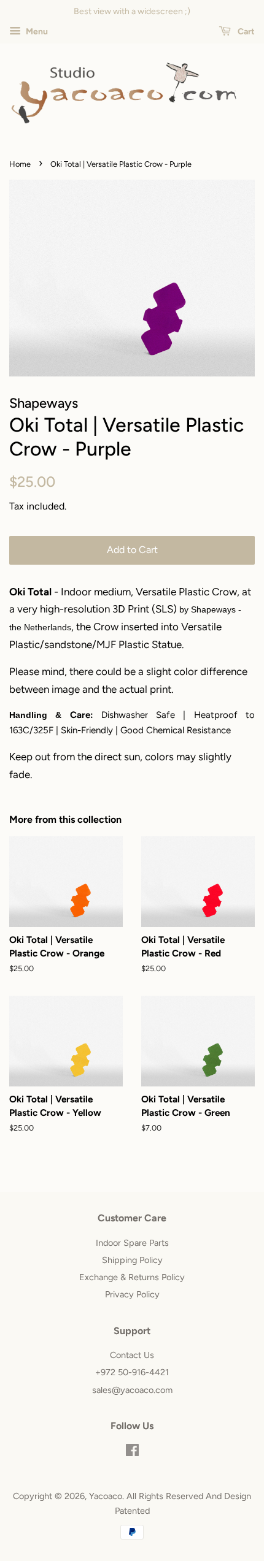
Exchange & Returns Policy (132, 1277)
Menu (36, 31)
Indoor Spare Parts (132, 1242)
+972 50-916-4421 (132, 1372)
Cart (245, 31)
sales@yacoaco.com (132, 1389)
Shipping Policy (132, 1259)
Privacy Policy (132, 1294)
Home (20, 164)
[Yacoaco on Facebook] (132, 1452)
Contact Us (132, 1355)
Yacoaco (105, 1496)
